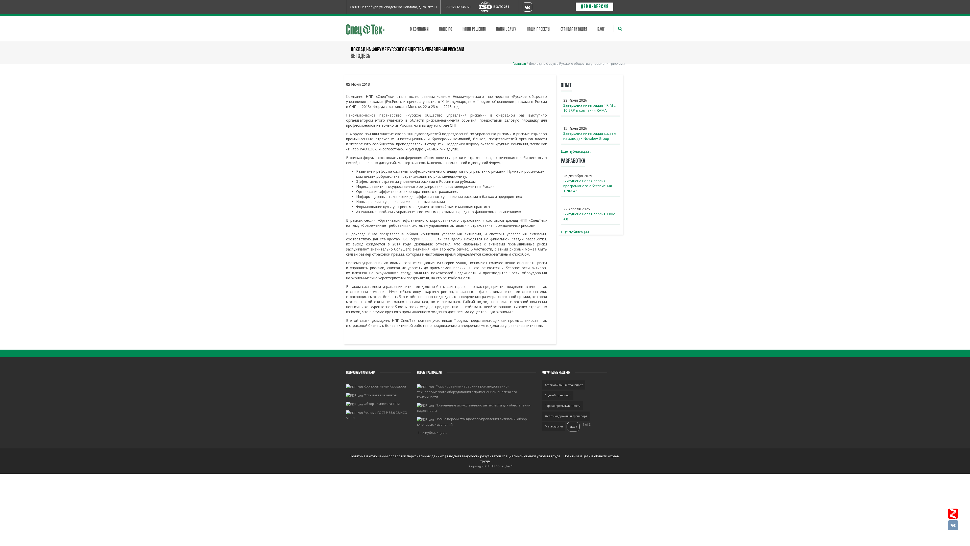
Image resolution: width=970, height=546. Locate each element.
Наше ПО (445, 29)
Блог (601, 29)
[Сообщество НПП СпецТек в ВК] (953, 525)
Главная (519, 63)
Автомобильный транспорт (564, 385)
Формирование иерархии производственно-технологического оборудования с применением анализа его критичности (467, 391)
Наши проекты (538, 29)
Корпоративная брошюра (385, 386)
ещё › (573, 426)
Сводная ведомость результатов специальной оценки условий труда (503, 456)
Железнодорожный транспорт (566, 416)
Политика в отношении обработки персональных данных (397, 456)
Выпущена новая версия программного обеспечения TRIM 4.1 (587, 185)
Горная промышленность (562, 405)
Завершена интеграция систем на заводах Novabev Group (589, 136)
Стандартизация (574, 29)
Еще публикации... (576, 151)
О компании (419, 29)
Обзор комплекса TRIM (382, 403)
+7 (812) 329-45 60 (457, 7)
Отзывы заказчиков (380, 395)
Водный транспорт (558, 395)
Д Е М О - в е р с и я (594, 7)
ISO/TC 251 (501, 6)
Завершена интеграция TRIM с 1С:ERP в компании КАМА (589, 108)
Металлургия (554, 426)
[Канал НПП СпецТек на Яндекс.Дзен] (953, 514)
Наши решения (474, 29)
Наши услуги (506, 29)
